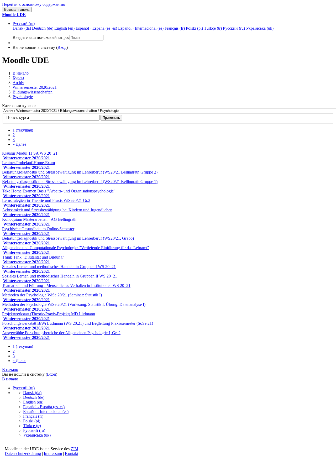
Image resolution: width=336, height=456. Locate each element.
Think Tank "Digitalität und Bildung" (33, 257)
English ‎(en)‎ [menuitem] (64, 28)
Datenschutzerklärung (23, 453)
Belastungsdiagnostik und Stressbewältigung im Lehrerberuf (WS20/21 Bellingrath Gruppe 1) (80, 181)
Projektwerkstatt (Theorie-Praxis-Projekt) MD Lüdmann (48, 314)
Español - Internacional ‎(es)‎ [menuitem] (141, 28)
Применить (111, 118)
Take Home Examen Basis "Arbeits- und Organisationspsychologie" (59, 191)
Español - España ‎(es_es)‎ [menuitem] (96, 28)
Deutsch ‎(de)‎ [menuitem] (42, 28)
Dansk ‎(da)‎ (32, 392)
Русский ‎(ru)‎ (24, 23)
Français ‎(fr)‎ (33, 416)
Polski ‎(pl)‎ (31, 421)
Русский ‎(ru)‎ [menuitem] (234, 28)
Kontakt (71, 453)
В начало (21, 73)
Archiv (18, 82)
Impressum (53, 453)
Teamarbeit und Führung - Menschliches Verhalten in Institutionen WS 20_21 (66, 285)
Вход (61, 47)
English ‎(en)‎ (33, 402)
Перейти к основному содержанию (33, 4)
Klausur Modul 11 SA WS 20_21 (29, 153)
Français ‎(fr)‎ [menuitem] (175, 28)
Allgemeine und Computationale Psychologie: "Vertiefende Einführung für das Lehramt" (75, 247)
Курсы (18, 78)
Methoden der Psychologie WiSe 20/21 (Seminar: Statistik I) (52, 295)
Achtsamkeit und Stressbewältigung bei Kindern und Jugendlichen (57, 210)
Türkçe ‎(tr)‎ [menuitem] (213, 28)
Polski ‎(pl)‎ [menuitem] (194, 28)
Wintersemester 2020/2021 (35, 87)
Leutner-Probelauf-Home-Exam (28, 162)
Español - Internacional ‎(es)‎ (46, 411)
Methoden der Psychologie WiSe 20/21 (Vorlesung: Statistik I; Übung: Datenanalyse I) (73, 304)
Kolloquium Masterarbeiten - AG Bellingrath (39, 219)
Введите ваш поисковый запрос (41, 37)
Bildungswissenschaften (32, 92)
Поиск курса (17, 117)
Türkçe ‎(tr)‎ (32, 425)
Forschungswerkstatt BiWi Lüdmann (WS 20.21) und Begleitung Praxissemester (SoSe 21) (77, 323)
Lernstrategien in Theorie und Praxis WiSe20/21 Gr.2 (46, 200)
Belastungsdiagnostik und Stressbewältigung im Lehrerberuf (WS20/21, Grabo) (68, 238)
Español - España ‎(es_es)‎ (44, 407)
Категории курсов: (19, 105)
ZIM (74, 449)
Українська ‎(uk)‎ (37, 435)
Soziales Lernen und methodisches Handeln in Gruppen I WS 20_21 (59, 266)
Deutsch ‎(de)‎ (33, 397)
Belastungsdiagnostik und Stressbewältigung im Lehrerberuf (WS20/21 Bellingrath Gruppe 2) (80, 172)
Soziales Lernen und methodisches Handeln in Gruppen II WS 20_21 (59, 276)
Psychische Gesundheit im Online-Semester (38, 229)
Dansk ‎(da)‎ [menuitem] (22, 28)
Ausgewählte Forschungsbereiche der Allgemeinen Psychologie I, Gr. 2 (61, 333)
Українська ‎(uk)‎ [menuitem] (260, 28)
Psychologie (23, 97)
